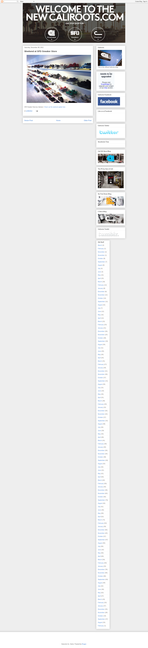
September (101, 262)
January (100, 288)
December (101, 252)
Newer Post (28, 120)
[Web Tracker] (26, 636)
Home (58, 120)
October (100, 258)
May (99, 275)
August (100, 265)
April (99, 278)
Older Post (87, 120)
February (101, 248)
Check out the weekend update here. (55, 107)
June (99, 272)
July (99, 268)
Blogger (84, 644)
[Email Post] (36, 111)
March (100, 245)
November (101, 255)
